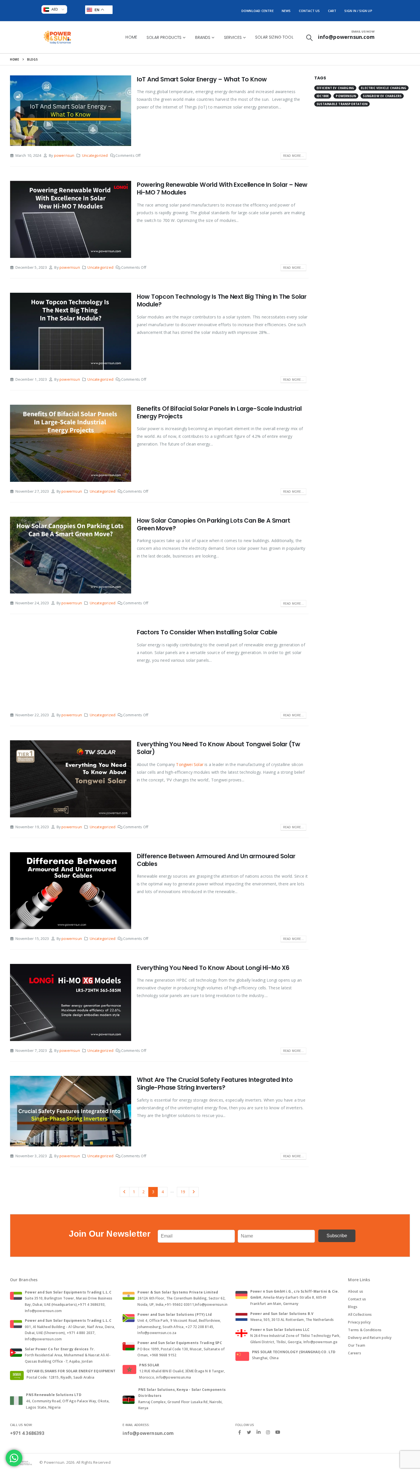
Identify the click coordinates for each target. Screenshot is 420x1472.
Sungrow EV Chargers (382, 96)
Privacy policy (359, 1322)
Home (131, 37)
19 (183, 1191)
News (286, 11)
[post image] (70, 110)
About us (355, 1291)
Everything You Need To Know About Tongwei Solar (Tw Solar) (218, 748)
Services (233, 37)
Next (194, 1192)
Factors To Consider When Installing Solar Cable (207, 632)
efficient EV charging (335, 88)
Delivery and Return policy (369, 1337)
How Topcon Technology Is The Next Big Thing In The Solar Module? (222, 300)
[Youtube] (277, 1432)
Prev (125, 1192)
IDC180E (323, 96)
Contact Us (309, 11)
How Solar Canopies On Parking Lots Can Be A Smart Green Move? (213, 524)
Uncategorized (95, 155)
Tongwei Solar (189, 764)
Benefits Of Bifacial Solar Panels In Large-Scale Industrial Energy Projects (219, 412)
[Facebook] (239, 1432)
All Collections (360, 1314)
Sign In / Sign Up (358, 11)
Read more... (293, 156)
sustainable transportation (342, 104)
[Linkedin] (258, 1432)
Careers (354, 1353)
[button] (309, 37)
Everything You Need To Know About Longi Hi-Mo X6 (213, 968)
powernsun (64, 155)
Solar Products (164, 37)
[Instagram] (268, 1432)
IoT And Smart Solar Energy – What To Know (202, 79)
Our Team (356, 1345)
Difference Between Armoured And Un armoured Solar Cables (216, 860)
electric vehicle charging (383, 88)
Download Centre (257, 11)
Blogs (352, 1306)
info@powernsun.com (148, 1433)
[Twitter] (249, 1432)
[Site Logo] (57, 37)
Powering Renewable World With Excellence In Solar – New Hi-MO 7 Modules (222, 188)
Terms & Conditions (364, 1329)
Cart (332, 11)
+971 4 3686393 (27, 1433)
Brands (203, 37)
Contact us (357, 1299)
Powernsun (346, 96)
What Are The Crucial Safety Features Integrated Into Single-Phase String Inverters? (215, 1084)
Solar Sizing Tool (274, 37)
